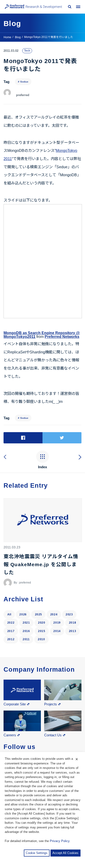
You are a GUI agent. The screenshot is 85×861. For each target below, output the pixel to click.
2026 (23, 614)
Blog (18, 37)
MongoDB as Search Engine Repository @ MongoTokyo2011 (42, 335)
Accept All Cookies (65, 853)
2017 (11, 631)
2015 (41, 631)
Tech (27, 50)
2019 (57, 622)
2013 (72, 631)
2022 (11, 622)
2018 (72, 622)
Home (7, 37)
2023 (69, 614)
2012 (11, 639)
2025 (38, 614)
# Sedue (23, 81)
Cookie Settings (36, 853)
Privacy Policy (59, 841)
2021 (26, 622)
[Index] (42, 457)
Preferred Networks (62, 337)
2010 (41, 639)
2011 (26, 639)
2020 (41, 622)
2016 (26, 631)
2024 (54, 614)
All (9, 614)
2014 (57, 631)
